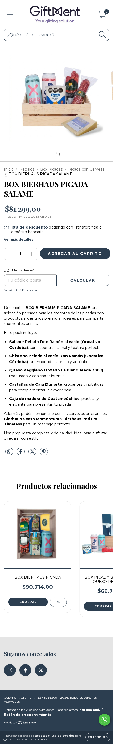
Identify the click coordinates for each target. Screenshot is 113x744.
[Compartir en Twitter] (32, 453)
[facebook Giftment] (25, 670)
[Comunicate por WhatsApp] (104, 720)
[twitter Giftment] (41, 670)
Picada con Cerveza (86, 169)
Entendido (98, 737)
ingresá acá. (89, 710)
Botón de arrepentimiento (28, 715)
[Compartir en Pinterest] (44, 453)
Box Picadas (51, 169)
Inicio (9, 169)
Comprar (28, 602)
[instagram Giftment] (10, 670)
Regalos (26, 169)
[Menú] (10, 14)
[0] (102, 15)
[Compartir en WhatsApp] (9, 452)
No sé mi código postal (21, 290)
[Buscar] (102, 34)
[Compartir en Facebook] (21, 453)
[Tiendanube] (20, 723)
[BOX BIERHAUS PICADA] (58, 602)
